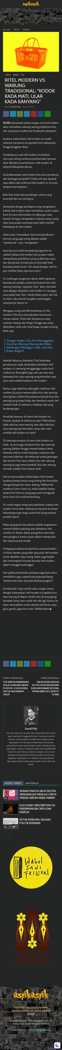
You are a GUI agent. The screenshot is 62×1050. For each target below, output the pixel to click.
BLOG (31, 1014)
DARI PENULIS (32, 783)
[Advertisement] (31, 633)
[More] (54, 114)
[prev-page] (5, 834)
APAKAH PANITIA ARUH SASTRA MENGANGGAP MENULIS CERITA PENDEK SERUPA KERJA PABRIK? (38, 794)
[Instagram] (31, 769)
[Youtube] (43, 1038)
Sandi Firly (15, 107)
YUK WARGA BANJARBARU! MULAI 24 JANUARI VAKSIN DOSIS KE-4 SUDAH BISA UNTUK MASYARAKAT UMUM (16, 688)
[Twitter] (13, 114)
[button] (5, 4)
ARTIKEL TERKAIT (13, 783)
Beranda (6, 29)
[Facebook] (6, 114)
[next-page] (10, 834)
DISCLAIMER (42, 1011)
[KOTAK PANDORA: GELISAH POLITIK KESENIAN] (10, 823)
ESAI (22, 75)
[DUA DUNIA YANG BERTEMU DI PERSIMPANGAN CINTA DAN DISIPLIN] (10, 809)
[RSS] (27, 1038)
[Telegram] (27, 114)
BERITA (17, 29)
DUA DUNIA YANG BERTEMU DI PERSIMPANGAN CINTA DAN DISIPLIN (37, 809)
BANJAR (26, 29)
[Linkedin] (41, 114)
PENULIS (28, 1011)
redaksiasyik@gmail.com (38, 1030)
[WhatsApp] (20, 114)
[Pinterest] (34, 114)
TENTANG (20, 1007)
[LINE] (48, 114)
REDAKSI (32, 1007)
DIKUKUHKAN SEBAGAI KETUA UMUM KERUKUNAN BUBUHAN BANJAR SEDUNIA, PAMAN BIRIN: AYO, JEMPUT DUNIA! (45, 688)
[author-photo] (31, 724)
